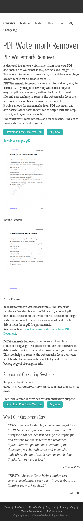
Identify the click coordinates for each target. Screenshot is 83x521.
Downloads (35, 507)
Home (7, 507)
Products (20, 507)
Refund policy (54, 511)
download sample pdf (16, 141)
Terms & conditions (31, 511)
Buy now (54, 132)
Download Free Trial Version (24, 132)
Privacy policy (67, 507)
